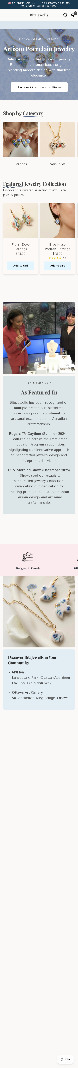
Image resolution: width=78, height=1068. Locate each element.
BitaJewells (39, 15)
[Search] (65, 15)
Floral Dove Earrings (21, 247)
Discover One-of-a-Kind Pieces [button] (39, 87)
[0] (72, 15)
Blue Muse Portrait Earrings (57, 247)
